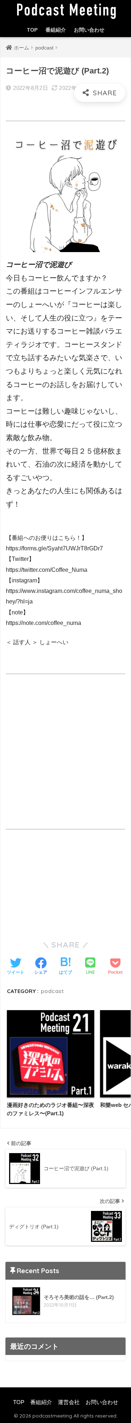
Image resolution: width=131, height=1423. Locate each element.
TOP (32, 30)
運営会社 (69, 1402)
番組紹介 (55, 30)
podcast (52, 991)
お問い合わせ (89, 30)
